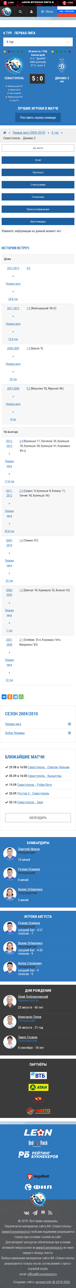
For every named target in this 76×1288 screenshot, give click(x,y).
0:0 (28, 268)
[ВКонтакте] (4, 696)
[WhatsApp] (21, 696)
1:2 (21, 590)
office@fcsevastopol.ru (42, 1274)
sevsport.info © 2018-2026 (52, 1282)
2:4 (21, 441)
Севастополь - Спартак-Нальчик (49, 767)
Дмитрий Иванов (29, 849)
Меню (49, 12)
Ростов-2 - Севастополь (33, 793)
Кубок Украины (15, 733)
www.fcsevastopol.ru (16, 1232)
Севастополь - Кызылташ (44, 776)
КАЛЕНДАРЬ (38, 818)
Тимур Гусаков (27, 1037)
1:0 (28, 308)
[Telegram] (15, 696)
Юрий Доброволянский (33, 997)
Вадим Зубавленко (30, 889)
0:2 (28, 388)
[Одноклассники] (9, 696)
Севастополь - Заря (30, 802)
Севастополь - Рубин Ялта (34, 785)
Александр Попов (29, 1017)
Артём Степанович (30, 963)
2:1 (21, 640)
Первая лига (13, 284)
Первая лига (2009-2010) (29, 133)
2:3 (21, 491)
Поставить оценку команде (38, 117)
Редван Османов (29, 869)
